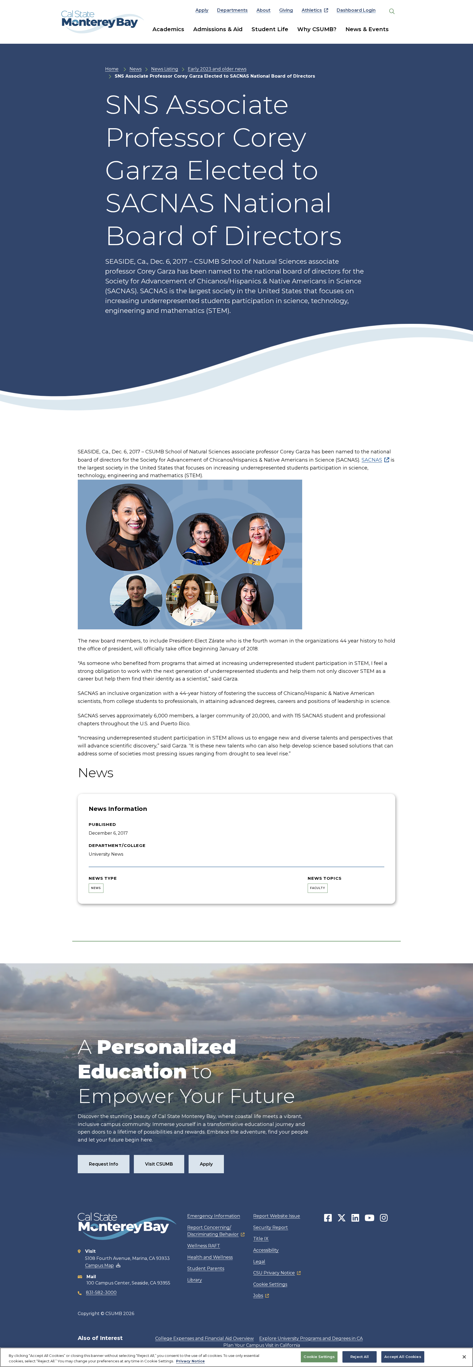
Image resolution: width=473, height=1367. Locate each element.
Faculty (317, 888)
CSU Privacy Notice (274, 1272)
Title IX (261, 1238)
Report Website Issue (276, 1216)
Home (112, 69)
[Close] (464, 1357)
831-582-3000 (101, 1292)
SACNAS (372, 460)
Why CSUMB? (316, 29)
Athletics (312, 10)
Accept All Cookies (402, 1356)
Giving (286, 10)
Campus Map (99, 1265)
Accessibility (266, 1250)
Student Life (270, 29)
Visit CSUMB (159, 1164)
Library (194, 1280)
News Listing (164, 69)
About (263, 10)
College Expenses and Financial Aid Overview (204, 1338)
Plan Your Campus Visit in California (261, 1345)
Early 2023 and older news (217, 69)
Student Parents (205, 1268)
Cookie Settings (270, 1284)
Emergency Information (213, 1216)
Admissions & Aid (218, 29)
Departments (232, 10)
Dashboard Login (356, 10)
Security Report (270, 1227)
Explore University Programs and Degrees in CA (311, 1338)
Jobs (258, 1295)
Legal (259, 1261)
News (135, 69)
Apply (201, 10)
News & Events (367, 29)
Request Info (103, 1164)
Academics (168, 29)
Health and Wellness (210, 1257)
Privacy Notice (190, 1361)
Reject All (359, 1356)
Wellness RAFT (203, 1245)
